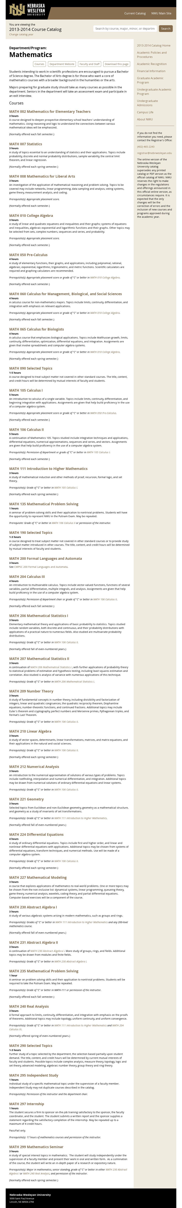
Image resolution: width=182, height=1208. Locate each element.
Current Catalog (135, 13)
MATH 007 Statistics (25, 144)
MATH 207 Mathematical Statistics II (39, 658)
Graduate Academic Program (150, 80)
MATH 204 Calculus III (27, 576)
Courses (39, 64)
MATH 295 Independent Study (33, 1075)
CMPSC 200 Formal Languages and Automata (41, 566)
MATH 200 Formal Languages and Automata (45, 558)
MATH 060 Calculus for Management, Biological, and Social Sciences (65, 293)
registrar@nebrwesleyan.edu (154, 153)
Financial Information (151, 71)
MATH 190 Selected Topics (30, 532)
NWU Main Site (161, 13)
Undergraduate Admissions (147, 103)
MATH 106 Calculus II (26, 429)
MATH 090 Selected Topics (30, 368)
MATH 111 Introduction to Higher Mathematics (48, 468)
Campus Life (145, 112)
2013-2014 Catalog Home (153, 45)
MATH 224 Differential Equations (36, 834)
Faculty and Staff (90, 64)
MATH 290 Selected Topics (30, 1045)
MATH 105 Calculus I (26, 390)
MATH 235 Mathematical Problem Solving (43, 971)
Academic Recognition (152, 64)
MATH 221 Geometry (26, 799)
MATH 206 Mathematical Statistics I (38, 615)
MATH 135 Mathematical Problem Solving (43, 504)
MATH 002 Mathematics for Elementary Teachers (49, 111)
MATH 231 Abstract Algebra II (33, 942)
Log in (168, 3)
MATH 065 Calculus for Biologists (36, 329)
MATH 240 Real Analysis (29, 1006)
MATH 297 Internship (26, 1103)
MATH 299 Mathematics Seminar (36, 1146)
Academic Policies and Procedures (152, 55)
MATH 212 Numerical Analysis (34, 766)
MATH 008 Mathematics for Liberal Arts (42, 176)
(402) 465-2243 (145, 146)
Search (165, 29)
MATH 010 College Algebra (31, 215)
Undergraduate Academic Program (154, 92)
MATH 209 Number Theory (31, 691)
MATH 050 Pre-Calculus (28, 254)
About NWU (145, 119)
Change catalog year (21, 34)
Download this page (117, 64)
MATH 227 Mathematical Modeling (38, 877)
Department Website (62, 64)
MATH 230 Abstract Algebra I (33, 907)
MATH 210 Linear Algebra (30, 731)
